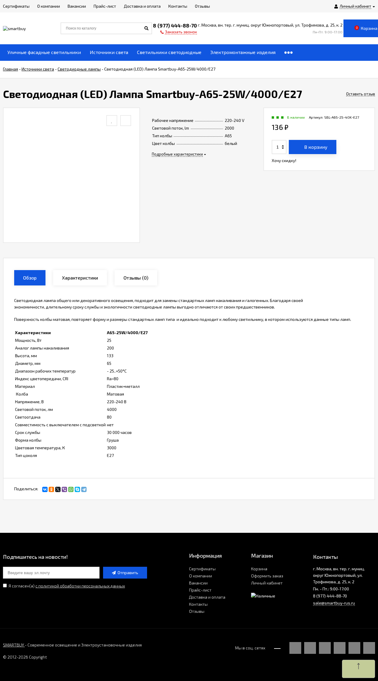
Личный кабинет (267, 582)
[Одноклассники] (51, 489)
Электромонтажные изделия (243, 52)
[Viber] (64, 489)
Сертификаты (202, 568)
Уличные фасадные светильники (44, 52)
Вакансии (198, 582)
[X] (58, 489)
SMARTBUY (14, 644)
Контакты (198, 604)
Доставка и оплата (207, 597)
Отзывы (196, 611)
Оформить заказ (267, 575)
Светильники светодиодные (169, 52)
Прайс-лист (200, 589)
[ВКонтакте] (45, 489)
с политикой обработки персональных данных (80, 585)
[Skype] (77, 489)
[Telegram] (84, 489)
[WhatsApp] (71, 489)
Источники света (109, 52)
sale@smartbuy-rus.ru (334, 602)
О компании (200, 575)
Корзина (259, 568)
